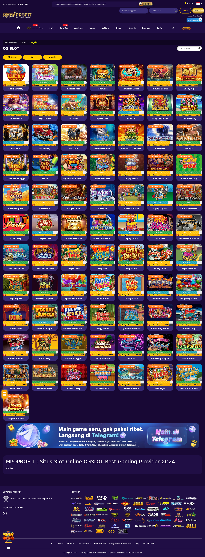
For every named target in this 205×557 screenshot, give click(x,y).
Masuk (185, 10)
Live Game (64, 28)
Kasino (92, 28)
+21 (52, 543)
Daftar (198, 10)
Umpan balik (148, 543)
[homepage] (18, 28)
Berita (159, 28)
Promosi (146, 28)
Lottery (105, 28)
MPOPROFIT (11, 42)
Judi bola (78, 28)
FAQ (137, 543)
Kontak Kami (100, 543)
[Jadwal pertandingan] (146, 4)
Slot (51, 28)
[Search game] (173, 28)
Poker (119, 28)
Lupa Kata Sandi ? (195, 15)
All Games (12, 57)
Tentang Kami (84, 543)
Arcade (132, 28)
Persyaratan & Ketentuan (120, 543)
